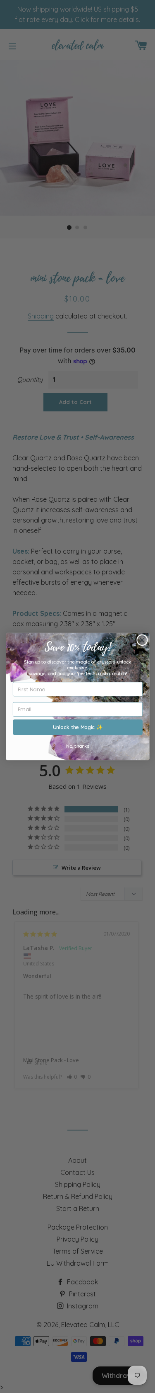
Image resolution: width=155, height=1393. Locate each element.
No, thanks (77, 746)
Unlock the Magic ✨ (77, 727)
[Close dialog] (142, 640)
